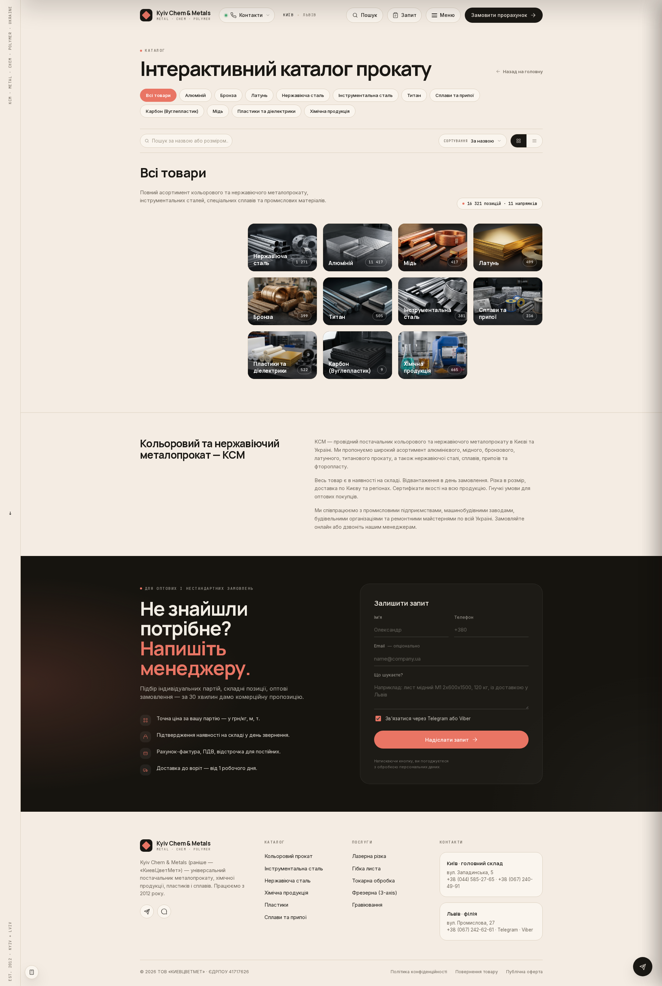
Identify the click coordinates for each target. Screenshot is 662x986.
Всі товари (158, 95)
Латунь (259, 95)
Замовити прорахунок (499, 15)
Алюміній (195, 95)
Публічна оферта (524, 971)
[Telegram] (147, 911)
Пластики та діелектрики (266, 111)
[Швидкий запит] (642, 966)
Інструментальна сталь (366, 95)
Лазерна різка (369, 856)
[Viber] (164, 911)
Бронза (228, 95)
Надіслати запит (447, 739)
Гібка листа (366, 868)
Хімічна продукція (330, 111)
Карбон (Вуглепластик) (172, 111)
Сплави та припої (454, 95)
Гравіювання (367, 904)
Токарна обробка (373, 880)
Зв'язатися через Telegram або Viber (428, 718)
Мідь (218, 111)
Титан (414, 95)
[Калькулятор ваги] (32, 972)
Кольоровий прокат (288, 856)
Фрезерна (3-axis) (374, 892)
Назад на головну (523, 71)
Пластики (276, 904)
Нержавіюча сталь (303, 95)
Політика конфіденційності (419, 971)
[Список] (534, 140)
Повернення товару (476, 971)
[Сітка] (518, 140)
